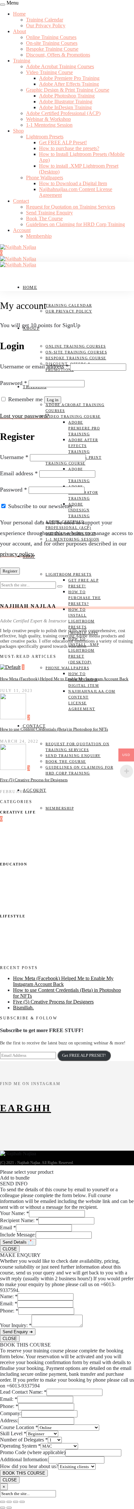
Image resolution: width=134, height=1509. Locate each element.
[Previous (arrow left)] (2, 1508)
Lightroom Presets (44, 136)
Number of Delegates (24, 1439)
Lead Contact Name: (23, 1392)
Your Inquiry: (16, 1325)
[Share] (15, 1502)
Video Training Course (49, 72)
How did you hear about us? (29, 1466)
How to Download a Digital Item (73, 183)
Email (8, 1227)
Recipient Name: (19, 1220)
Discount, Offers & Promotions (58, 55)
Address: (9, 1420)
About (19, 31)
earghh (25, 1108)
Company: (10, 1413)
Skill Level (13, 1433)
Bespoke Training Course (52, 49)
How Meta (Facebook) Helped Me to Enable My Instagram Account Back (64, 678)
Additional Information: (24, 1459)
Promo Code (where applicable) (32, 1452)
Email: (8, 1303)
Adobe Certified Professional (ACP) (63, 113)
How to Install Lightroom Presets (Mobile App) (83, 621)
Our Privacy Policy (45, 25)
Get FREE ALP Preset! (63, 142)
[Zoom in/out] (2, 1502)
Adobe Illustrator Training (65, 101)
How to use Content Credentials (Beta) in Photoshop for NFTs (54, 729)
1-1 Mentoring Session (49, 125)
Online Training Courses (51, 37)
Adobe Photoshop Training (67, 95)
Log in (53, 399)
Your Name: (14, 1213)
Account (22, 230)
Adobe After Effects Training (69, 84)
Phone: (9, 1310)
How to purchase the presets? (69, 148)
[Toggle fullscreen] (9, 1502)
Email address (19, 473)
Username (14, 457)
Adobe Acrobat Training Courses (60, 66)
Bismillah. (23, 1007)
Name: (9, 1296)
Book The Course (44, 218)
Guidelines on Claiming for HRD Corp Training (75, 224)
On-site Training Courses (51, 43)
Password (13, 383)
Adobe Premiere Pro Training (69, 78)
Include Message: (18, 1234)
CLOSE (10, 1249)
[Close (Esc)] (22, 1502)
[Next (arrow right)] (9, 1508)
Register (10, 571)
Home (19, 14)
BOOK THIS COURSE (24, 1473)
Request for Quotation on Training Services (70, 207)
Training (21, 60)
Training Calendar (44, 19)
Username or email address (34, 366)
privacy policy (17, 554)
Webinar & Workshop (48, 119)
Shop (18, 131)
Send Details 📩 (18, 1242)
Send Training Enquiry (49, 212)
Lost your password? (24, 416)
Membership (39, 236)
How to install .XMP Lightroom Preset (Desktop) (83, 650)
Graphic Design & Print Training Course (67, 90)
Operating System (20, 1446)
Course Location (19, 1427)
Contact (21, 201)
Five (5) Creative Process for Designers (34, 779)
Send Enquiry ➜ (18, 1331)
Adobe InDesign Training (65, 107)
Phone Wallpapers (44, 177)
